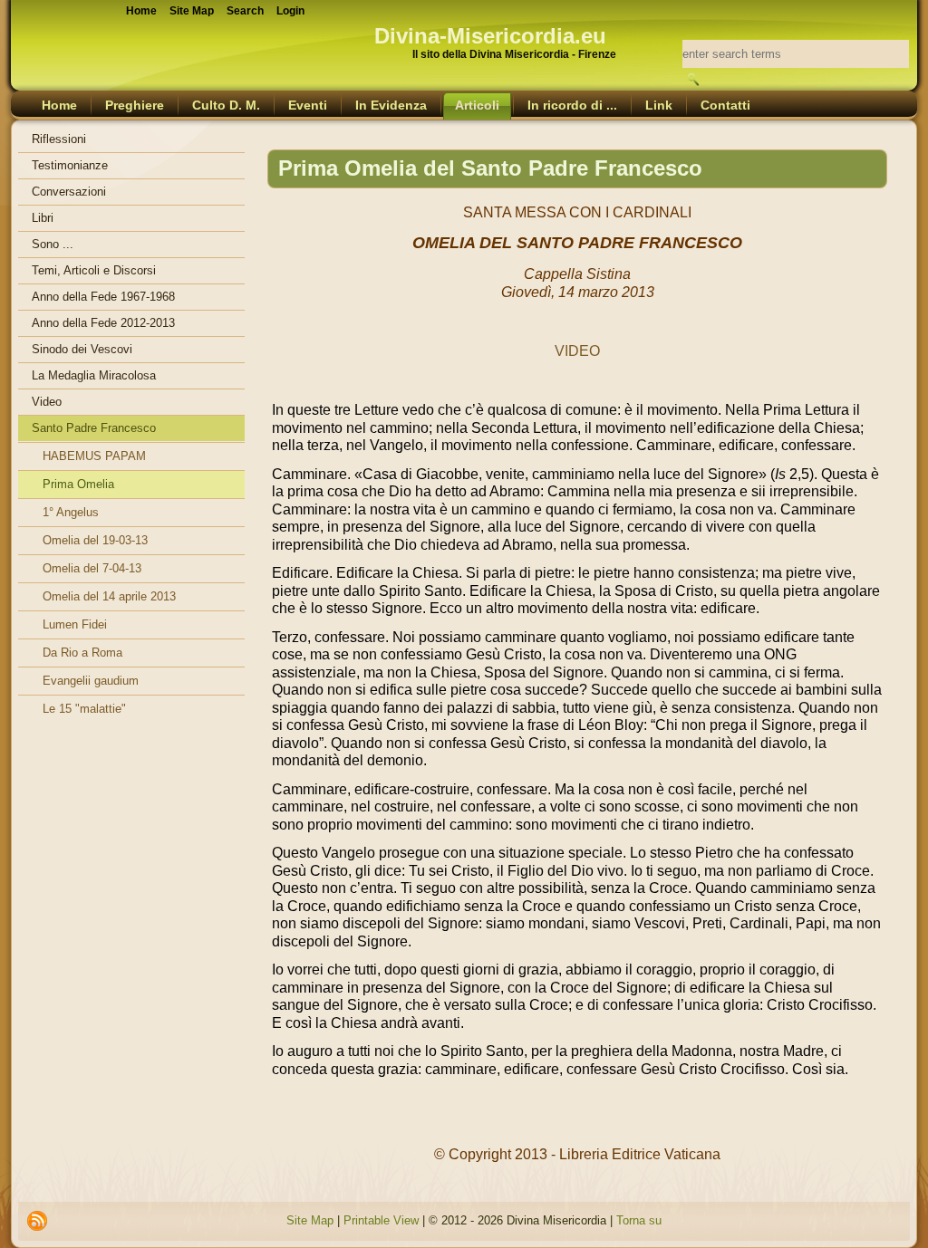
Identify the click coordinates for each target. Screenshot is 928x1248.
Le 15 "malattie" (84, 708)
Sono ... (52, 244)
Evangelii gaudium (91, 680)
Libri (42, 218)
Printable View (381, 1220)
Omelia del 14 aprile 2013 (109, 596)
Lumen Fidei (75, 624)
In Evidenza (391, 105)
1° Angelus (71, 512)
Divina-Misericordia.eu (490, 36)
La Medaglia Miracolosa (94, 375)
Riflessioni (59, 139)
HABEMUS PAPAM (94, 456)
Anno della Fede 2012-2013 (103, 323)
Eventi (307, 105)
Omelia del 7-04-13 (92, 568)
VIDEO (577, 351)
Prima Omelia (78, 484)
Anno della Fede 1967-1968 (103, 296)
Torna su (639, 1220)
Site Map (310, 1220)
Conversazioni (69, 191)
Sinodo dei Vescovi (82, 349)
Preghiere (134, 105)
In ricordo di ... (572, 105)
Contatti (725, 105)
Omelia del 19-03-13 (95, 540)
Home (59, 105)
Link (658, 105)
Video (47, 401)
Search (245, 11)
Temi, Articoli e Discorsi (94, 270)
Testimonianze (70, 165)
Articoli (477, 105)
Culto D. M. (226, 105)
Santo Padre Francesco (94, 428)
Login (290, 11)
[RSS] (37, 1221)
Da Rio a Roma (82, 652)
